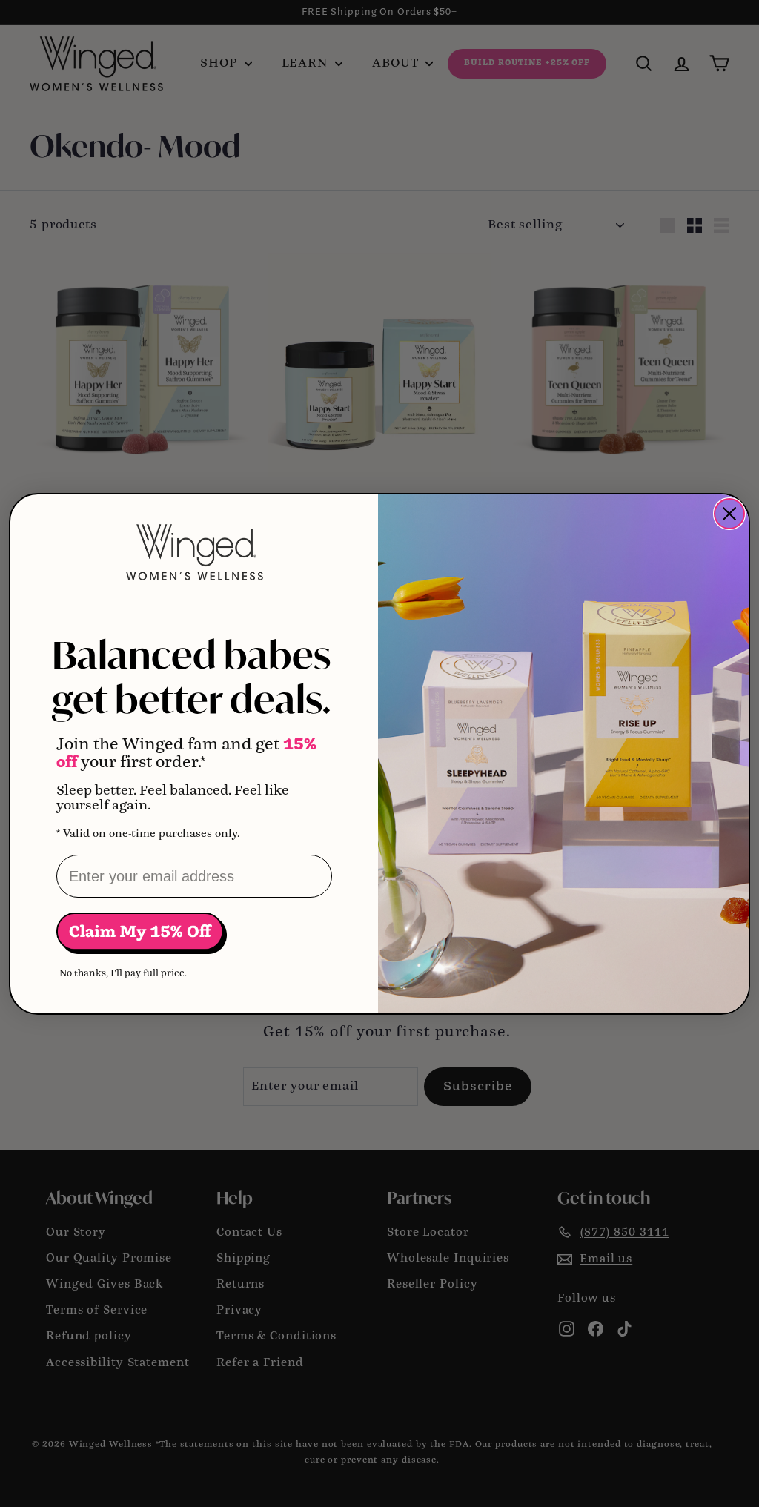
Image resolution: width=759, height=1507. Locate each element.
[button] (141, 933)
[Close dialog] (729, 514)
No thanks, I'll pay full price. (123, 973)
